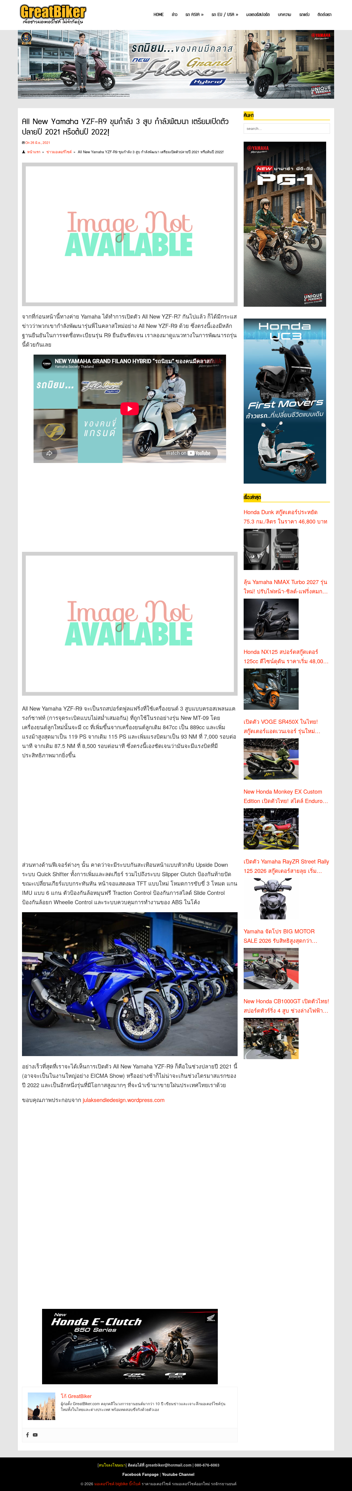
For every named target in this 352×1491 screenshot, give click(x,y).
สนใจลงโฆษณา (112, 1465)
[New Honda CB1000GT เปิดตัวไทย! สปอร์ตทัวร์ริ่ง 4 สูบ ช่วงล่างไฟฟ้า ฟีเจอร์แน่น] (271, 1038)
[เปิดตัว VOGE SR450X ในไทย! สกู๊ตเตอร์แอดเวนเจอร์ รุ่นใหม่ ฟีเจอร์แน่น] (271, 759)
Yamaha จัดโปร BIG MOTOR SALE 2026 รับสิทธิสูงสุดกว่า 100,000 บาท (279, 936)
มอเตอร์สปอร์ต (258, 14)
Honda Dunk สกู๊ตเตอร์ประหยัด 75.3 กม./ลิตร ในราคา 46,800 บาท (285, 516)
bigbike (122, 1483)
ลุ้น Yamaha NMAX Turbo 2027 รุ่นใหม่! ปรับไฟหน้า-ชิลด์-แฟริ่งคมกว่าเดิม (286, 587)
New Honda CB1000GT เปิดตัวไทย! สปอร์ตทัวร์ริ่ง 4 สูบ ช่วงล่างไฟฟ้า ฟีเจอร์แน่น (286, 1006)
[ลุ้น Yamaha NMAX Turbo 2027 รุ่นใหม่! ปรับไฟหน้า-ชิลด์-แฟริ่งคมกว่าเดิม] (271, 619)
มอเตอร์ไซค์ (104, 1483)
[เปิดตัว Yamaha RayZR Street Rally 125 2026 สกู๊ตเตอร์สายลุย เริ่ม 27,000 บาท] (271, 898)
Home (159, 14)
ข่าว (174, 14)
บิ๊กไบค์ (135, 1483)
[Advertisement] (122, 503)
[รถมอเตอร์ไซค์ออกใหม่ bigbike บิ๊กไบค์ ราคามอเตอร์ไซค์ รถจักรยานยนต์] (52, 15)
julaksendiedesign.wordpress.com (124, 1100)
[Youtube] (35, 1435)
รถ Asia (195, 14)
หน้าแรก (33, 151)
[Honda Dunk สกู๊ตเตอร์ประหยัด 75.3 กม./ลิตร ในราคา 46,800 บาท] (271, 549)
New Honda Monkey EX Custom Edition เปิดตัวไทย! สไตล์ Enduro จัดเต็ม (283, 796)
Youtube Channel (178, 1474)
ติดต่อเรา (324, 14)
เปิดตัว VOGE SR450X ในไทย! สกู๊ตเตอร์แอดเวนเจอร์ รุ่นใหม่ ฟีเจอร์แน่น (281, 726)
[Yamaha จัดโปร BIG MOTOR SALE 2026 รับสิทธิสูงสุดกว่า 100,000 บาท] (271, 968)
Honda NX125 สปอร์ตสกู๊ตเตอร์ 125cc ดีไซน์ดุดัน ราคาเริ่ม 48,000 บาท (285, 657)
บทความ (284, 14)
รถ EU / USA (225, 14)
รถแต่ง (304, 14)
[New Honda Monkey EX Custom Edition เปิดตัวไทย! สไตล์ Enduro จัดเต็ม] (271, 828)
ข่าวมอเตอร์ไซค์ (59, 151)
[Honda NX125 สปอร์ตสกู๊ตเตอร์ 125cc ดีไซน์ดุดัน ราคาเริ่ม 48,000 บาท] (271, 689)
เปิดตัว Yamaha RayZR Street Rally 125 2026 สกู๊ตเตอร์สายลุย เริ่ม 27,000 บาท (286, 866)
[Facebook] (27, 1435)
